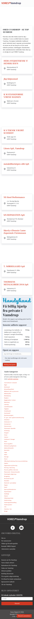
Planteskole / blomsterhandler (12, 472)
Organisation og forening (10, 465)
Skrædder (6, 480)
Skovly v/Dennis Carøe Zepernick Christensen (15, 232)
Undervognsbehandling (10, 502)
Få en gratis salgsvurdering (10, 576)
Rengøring (7, 476)
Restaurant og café (9, 478)
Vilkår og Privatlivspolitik (9, 543)
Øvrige (6, 511)
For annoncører (6, 541)
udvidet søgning (13, 379)
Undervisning (7, 500)
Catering (6, 404)
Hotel (5, 441)
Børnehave (7, 402)
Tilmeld (17, 603)
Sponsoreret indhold (7, 582)
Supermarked (7, 491)
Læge (5, 452)
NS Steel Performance (14, 197)
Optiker (6, 463)
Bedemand (7, 387)
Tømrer (6, 496)
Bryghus (6, 398)
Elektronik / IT (8, 422)
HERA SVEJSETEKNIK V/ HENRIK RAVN (16, 62)
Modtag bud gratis (10, 364)
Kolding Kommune (7, 574)
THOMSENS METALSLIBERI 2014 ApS (16, 283)
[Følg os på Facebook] (13, 528)
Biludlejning (7, 396)
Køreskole (6, 450)
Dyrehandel (7, 413)
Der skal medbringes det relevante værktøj (16, 359)
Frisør (5, 435)
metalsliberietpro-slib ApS (16, 164)
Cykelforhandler (8, 406)
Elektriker (6, 419)
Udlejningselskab (8, 498)
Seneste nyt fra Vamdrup (9, 560)
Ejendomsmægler (8, 415)
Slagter (6, 485)
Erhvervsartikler (6, 571)
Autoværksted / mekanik (10, 382)
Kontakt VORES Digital (8, 546)
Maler (5, 454)
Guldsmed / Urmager (9, 439)
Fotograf (6, 433)
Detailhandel (7, 411)
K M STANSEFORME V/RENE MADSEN (13, 95)
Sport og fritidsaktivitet (10, 489)
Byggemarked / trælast (10, 400)
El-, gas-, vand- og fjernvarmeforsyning (14, 417)
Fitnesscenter (7, 426)
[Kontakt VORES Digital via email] (21, 528)
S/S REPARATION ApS (14, 215)
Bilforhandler (7, 393)
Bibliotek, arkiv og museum (11, 391)
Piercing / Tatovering (9, 467)
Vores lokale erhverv (7, 563)
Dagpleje (6, 409)
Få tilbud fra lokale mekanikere (11, 579)
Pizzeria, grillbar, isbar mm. (11, 470)
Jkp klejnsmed (11, 79)
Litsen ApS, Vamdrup (14, 148)
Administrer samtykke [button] (8, 549)
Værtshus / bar (8, 509)
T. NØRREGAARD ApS (14, 266)
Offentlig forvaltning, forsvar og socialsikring (15, 461)
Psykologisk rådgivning (10, 474)
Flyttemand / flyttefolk (9, 428)
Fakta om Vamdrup (7, 568)
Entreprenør (7, 424)
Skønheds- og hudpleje (10, 483)
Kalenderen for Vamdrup (9, 565)
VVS (5, 507)
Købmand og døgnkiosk (10, 446)
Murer (5, 459)
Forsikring (7, 430)
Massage (6, 457)
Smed (5, 487)
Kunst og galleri (8, 443)
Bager (5, 385)
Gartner (6, 437)
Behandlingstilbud (9, 389)
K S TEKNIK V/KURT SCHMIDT (14, 131)
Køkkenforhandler (9, 448)
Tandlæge (6, 494)
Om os (3, 538)
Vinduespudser (8, 504)
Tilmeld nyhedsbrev (24, 616)
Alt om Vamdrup (6, 584)
